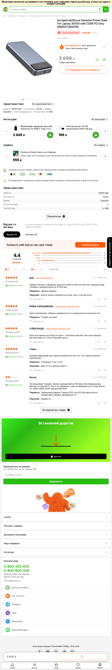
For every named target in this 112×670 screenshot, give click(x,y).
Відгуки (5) (12, 234)
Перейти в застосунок (109, 254)
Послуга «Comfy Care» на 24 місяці (38, 152)
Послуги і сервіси (13, 525)
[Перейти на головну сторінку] (4, 16)
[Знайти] (106, 9)
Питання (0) (31, 234)
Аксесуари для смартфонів (39, 16)
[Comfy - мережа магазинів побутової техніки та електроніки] (5, 9)
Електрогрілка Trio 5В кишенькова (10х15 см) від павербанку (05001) (79, 127)
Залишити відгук (90, 245)
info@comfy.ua (13, 581)
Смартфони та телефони (16, 16)
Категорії (9, 552)
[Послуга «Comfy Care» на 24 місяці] (15, 153)
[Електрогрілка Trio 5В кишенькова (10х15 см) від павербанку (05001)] (61, 128)
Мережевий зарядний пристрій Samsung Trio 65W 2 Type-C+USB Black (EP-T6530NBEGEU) (37, 127)
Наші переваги (12, 543)
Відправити (56, 481)
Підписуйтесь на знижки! (16, 466)
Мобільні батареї (59, 16)
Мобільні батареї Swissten (79, 16)
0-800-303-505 (16, 566)
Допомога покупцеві (15, 534)
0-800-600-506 (16, 571)
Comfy (7, 517)
